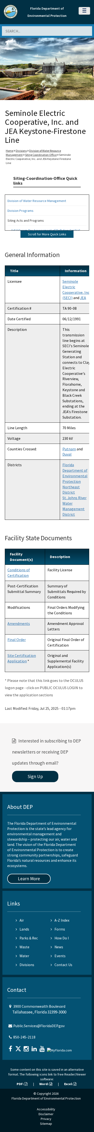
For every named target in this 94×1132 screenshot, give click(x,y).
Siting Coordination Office (41, 155)
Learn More (29, 878)
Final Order (16, 639)
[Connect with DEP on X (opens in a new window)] (18, 1047)
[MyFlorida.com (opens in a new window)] (60, 1048)
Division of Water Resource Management (36, 201)
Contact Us (63, 964)
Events (60, 956)
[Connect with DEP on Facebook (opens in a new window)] (10, 1047)
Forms (59, 929)
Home (9, 150)
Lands (24, 929)
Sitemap (46, 1123)
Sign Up (35, 776)
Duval (67, 454)
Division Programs (20, 210)
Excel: (69, 1084)
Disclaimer (46, 1114)
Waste (24, 947)
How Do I (61, 938)
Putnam (69, 449)
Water (24, 956)
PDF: (21, 1084)
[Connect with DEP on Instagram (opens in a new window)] (26, 1047)
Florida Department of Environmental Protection (46, 1098)
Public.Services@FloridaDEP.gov (39, 1026)
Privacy (46, 1119)
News (58, 947)
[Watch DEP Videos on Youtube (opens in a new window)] (42, 1047)
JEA (83, 297)
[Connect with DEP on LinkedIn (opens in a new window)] (34, 1047)
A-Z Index (61, 920)
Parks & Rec (29, 938)
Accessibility (46, 1109)
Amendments (18, 623)
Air (22, 920)
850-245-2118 (24, 1037)
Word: (44, 1084)
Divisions (21, 150)
